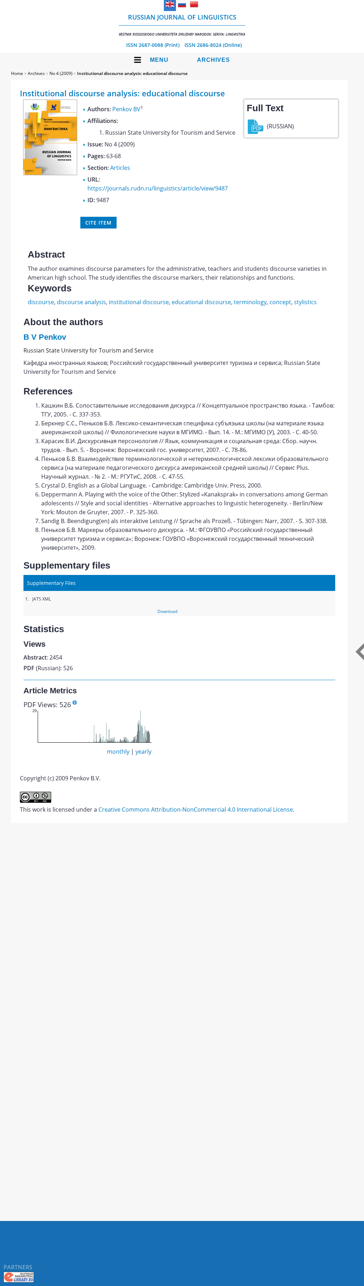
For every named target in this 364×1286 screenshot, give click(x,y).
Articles (120, 168)
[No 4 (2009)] (50, 173)
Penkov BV (126, 109)
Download (167, 611)
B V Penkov (44, 337)
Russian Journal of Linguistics (182, 25)
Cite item (98, 222)
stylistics (305, 302)
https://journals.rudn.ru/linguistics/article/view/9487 (157, 188)
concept (280, 302)
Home (17, 73)
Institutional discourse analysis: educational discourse (132, 73)
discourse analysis (81, 302)
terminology (250, 302)
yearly (143, 751)
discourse (41, 302)
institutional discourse (139, 302)
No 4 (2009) (61, 73)
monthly (118, 751)
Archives (213, 60)
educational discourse (201, 302)
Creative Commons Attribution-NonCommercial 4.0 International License (195, 809)
